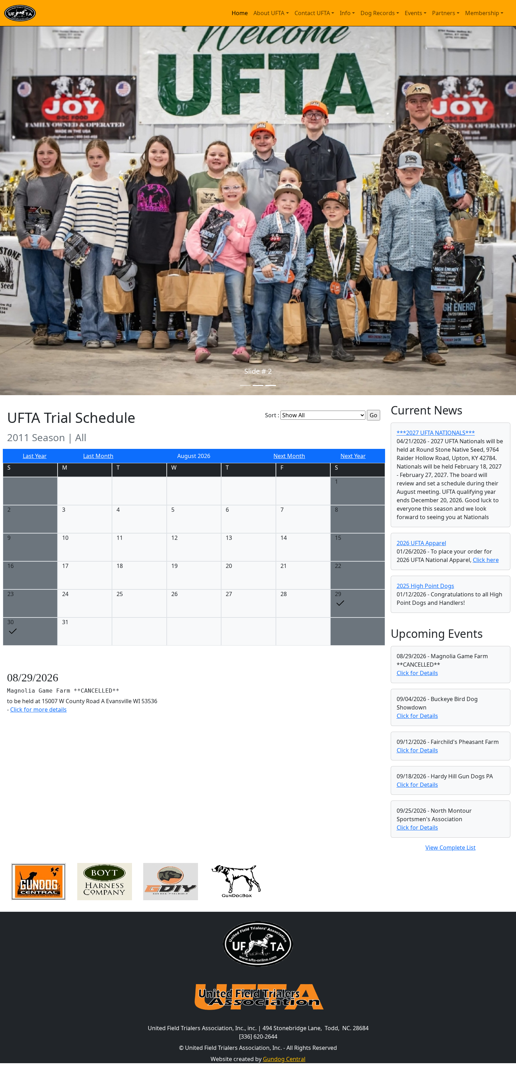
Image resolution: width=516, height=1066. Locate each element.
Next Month (289, 456)
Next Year (353, 456)
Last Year (35, 456)
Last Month (98, 456)
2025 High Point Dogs (425, 586)
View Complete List (450, 847)
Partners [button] (443, 13)
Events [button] (413, 13)
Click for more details (38, 709)
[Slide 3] (270, 385)
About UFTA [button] (268, 13)
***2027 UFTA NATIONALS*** (436, 433)
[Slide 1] (245, 385)
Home (240, 13)
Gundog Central (284, 1059)
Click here (486, 560)
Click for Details (417, 673)
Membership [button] (482, 13)
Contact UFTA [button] (312, 13)
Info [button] (345, 13)
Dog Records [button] (377, 13)
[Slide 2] (258, 385)
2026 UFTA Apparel (421, 543)
